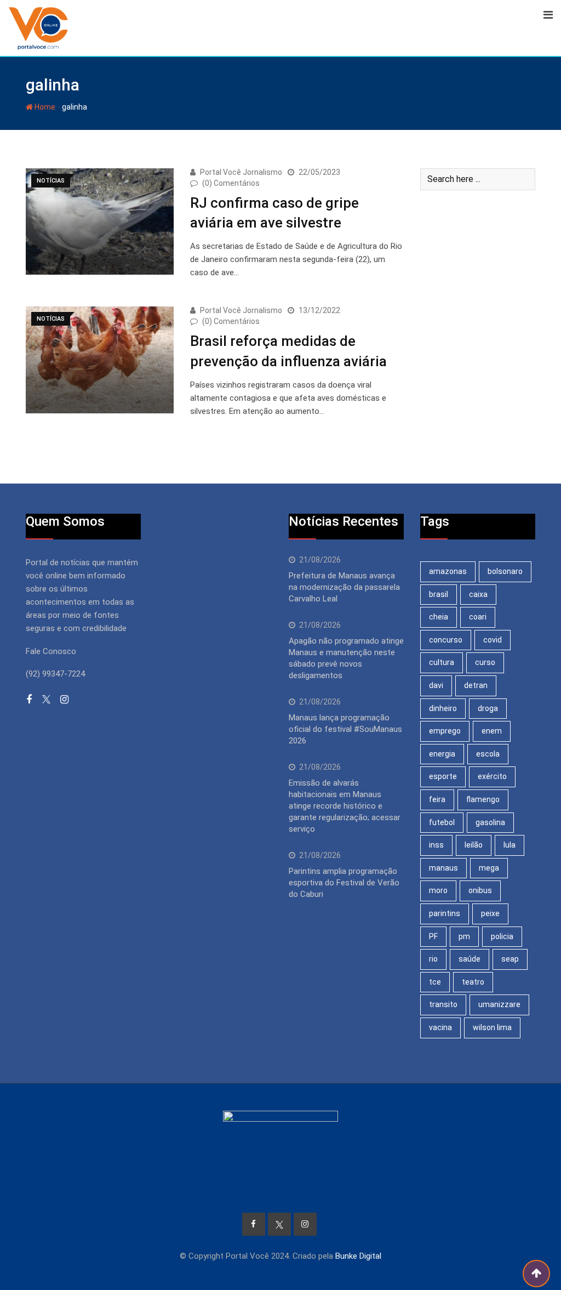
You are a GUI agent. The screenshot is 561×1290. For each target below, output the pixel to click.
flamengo (483, 799)
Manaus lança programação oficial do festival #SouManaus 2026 (345, 729)
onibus (480, 890)
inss (436, 844)
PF (433, 936)
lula (509, 844)
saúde (469, 958)
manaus (443, 867)
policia (502, 936)
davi (436, 685)
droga (488, 708)
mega (489, 867)
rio (433, 958)
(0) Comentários (231, 183)
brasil (438, 594)
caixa (478, 594)
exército (492, 776)
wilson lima (492, 1027)
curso (485, 662)
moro (438, 890)
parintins (444, 913)
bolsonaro (505, 571)
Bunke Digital (358, 1256)
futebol (442, 822)
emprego (445, 730)
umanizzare (499, 1004)
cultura (441, 662)
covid (492, 639)
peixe (490, 913)
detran (476, 685)
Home (44, 107)
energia (442, 753)
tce (435, 982)
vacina (440, 1027)
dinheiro (443, 708)
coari (477, 616)
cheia (438, 616)
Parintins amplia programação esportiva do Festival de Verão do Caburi (344, 882)
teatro (473, 982)
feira (437, 799)
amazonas (448, 571)
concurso (445, 639)
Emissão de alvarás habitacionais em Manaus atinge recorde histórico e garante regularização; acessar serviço (344, 806)
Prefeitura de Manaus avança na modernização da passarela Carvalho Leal (344, 587)
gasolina (490, 822)
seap (510, 958)
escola (488, 753)
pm (464, 936)
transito (443, 1004)
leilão (474, 844)
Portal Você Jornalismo (241, 172)
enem (492, 730)
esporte (443, 776)
